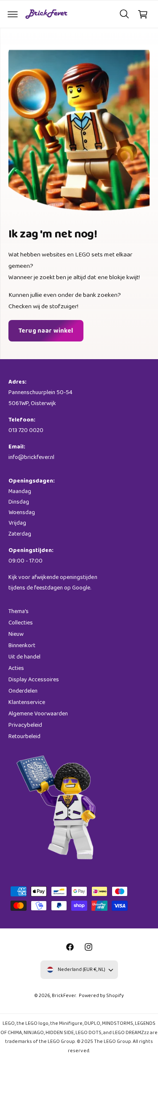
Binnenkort (21, 645)
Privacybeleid (25, 725)
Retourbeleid (24, 736)
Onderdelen (22, 691)
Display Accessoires (33, 679)
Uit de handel (24, 656)
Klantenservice (26, 702)
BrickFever (64, 996)
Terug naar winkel (46, 331)
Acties (16, 668)
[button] (12, 14)
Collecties (20, 622)
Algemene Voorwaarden (38, 713)
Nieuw (16, 634)
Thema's (18, 611)
